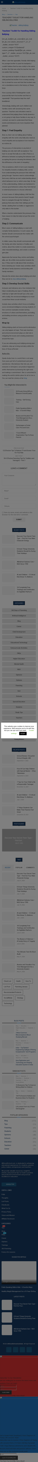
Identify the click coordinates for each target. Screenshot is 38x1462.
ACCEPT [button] (22, 733)
